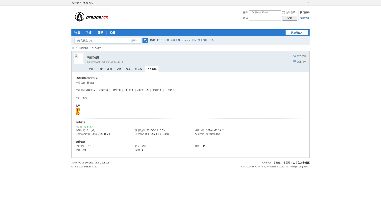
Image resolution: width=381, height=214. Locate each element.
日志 (100, 69)
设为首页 (77, 2)
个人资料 (152, 69)
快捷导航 (296, 32)
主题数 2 (157, 90)
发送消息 (301, 61)
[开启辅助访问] (304, 3)
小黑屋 (286, 162)
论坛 (77, 32)
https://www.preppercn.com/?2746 (105, 61)
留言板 (138, 69)
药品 (194, 40)
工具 (211, 40)
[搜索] (145, 40)
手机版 (277, 162)
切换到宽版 (308, 3)
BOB (166, 40)
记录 (118, 69)
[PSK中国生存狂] (91, 17)
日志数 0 (116, 90)
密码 (245, 18)
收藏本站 (88, 2)
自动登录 (290, 12)
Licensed (105, 162)
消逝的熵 (83, 47)
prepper (186, 40)
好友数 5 (90, 90)
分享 (128, 69)
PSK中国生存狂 (73, 48)
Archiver (266, 162)
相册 (112, 32)
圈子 (100, 32)
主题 (91, 69)
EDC (159, 40)
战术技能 (203, 40)
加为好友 (301, 56)
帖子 (133, 40)
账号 (245, 12)
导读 (89, 32)
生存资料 (175, 40)
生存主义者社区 (301, 162)
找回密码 (305, 12)
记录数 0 (103, 90)
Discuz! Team (90, 167)
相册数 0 (129, 90)
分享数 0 (169, 90)
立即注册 (305, 18)
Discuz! (89, 162)
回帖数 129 (143, 90)
